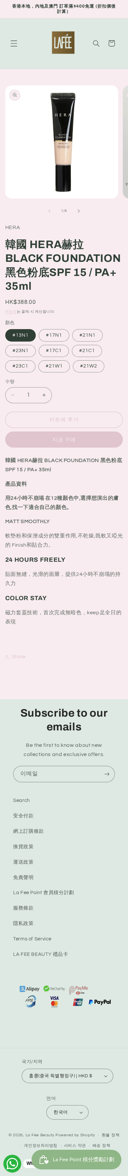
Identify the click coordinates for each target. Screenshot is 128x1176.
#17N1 (54, 335)
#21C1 (87, 350)
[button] (13, 43)
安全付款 (23, 815)
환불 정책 (111, 1135)
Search (21, 800)
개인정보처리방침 (40, 1145)
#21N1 (87, 335)
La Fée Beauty (40, 1135)
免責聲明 (23, 877)
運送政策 (23, 862)
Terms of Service (32, 938)
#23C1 (20, 366)
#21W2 (88, 366)
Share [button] (19, 656)
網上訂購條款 (28, 831)
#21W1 (54, 366)
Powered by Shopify (75, 1135)
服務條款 (23, 908)
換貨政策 (23, 846)
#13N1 (20, 335)
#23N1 (20, 350)
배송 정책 (102, 1145)
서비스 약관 (75, 1145)
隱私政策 (23, 923)
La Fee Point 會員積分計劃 (43, 892)
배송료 (11, 311)
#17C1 (54, 350)
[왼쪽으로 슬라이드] (49, 211)
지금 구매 (64, 439)
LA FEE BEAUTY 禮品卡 (40, 954)
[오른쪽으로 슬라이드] (79, 211)
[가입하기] (107, 774)
